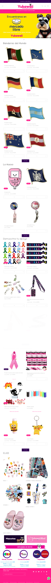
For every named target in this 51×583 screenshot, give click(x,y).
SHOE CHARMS (7, 533)
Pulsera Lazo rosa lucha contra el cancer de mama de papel (36, 374)
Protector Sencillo (30, 406)
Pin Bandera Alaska (31, 65)
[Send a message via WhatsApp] (48, 578)
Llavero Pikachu (30, 438)
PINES (4, 480)
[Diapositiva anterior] (19, 39)
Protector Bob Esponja (8, 438)
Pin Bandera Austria (31, 151)
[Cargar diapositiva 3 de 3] (26, 40)
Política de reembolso (13, 582)
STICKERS (5, 505)
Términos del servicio (29, 582)
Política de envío (36, 582)
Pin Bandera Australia (8, 151)
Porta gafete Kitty (30, 225)
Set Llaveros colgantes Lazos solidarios (12, 297)
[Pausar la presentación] (32, 39)
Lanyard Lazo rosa (31, 334)
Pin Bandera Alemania (8, 95)
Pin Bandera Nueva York (31, 187)
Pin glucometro (7, 192)
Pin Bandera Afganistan (9, 65)
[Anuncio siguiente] (48, 1)
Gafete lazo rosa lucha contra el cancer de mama (35, 300)
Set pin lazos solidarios (9, 266)
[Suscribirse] (24, 574)
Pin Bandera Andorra (31, 94)
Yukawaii (7, 582)
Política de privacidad (21, 582)
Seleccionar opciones (14, 411)
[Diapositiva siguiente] (28, 39)
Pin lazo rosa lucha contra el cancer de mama (13, 372)
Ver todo (25, 160)
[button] (2, 6)
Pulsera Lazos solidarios (32, 266)
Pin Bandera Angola (8, 122)
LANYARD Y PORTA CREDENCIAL (34, 480)
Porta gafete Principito (8, 225)
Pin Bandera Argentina (31, 123)
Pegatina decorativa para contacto (11, 406)
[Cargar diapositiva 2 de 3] (24, 40)
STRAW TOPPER (30, 506)
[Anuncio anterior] (2, 1)
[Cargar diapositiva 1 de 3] (22, 40)
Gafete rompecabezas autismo (10, 333)
